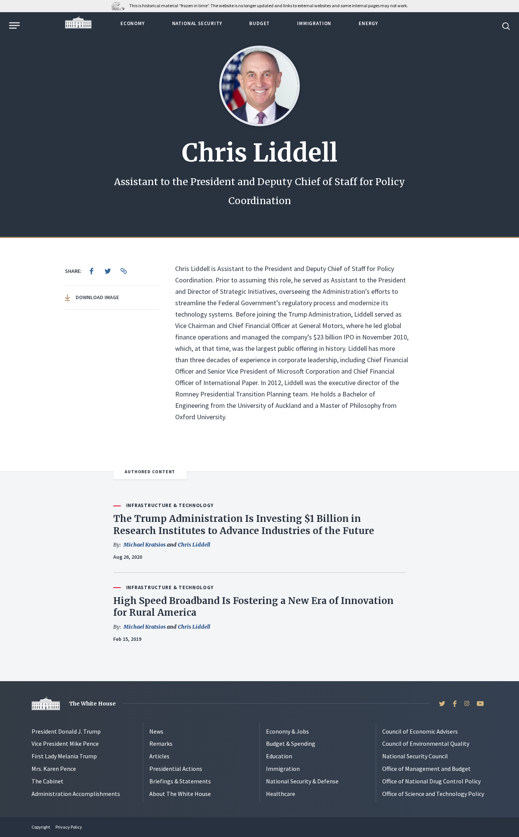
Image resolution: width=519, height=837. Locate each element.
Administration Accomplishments (76, 793)
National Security (197, 23)
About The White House (180, 793)
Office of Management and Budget (426, 768)
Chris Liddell (194, 544)
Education (279, 756)
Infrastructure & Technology (170, 505)
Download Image (96, 297)
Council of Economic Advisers (420, 731)
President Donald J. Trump (66, 731)
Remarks (160, 743)
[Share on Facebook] (91, 271)
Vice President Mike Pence (65, 743)
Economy (132, 23)
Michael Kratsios (144, 544)
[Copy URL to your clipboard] (123, 271)
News (156, 731)
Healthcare (280, 793)
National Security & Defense (302, 781)
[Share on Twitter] (107, 271)
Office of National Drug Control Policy (431, 781)
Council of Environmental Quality (425, 743)
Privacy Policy (68, 827)
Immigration (314, 23)
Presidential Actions (175, 768)
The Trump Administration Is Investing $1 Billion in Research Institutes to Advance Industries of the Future (243, 524)
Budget (259, 23)
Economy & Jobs (287, 731)
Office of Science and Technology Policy (433, 793)
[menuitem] (91, 271)
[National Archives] (119, 5)
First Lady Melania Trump (64, 756)
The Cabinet (47, 781)
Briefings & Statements (180, 781)
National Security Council (415, 756)
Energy (368, 23)
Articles (159, 756)
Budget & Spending (290, 743)
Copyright (41, 827)
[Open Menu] (13, 25)
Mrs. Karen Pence (54, 768)
